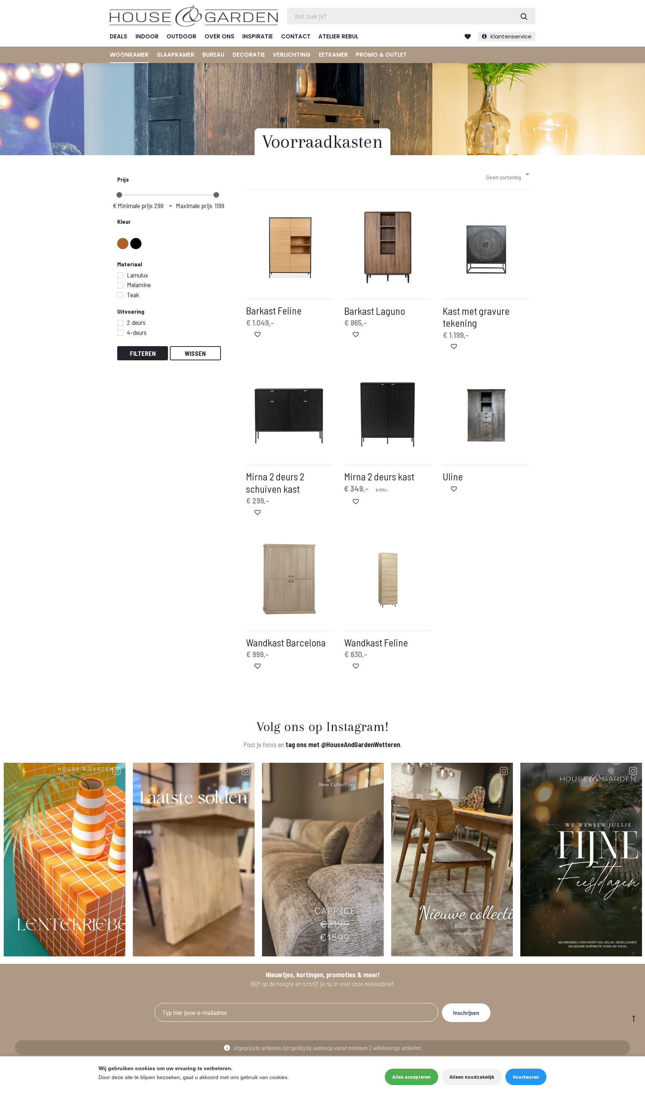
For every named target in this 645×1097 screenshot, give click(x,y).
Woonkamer (129, 55)
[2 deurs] (120, 323)
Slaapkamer (175, 55)
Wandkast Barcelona (286, 642)
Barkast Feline (274, 310)
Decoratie (249, 55)
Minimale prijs (135, 205)
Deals (118, 36)
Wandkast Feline (376, 642)
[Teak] (120, 295)
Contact (296, 36)
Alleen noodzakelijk (471, 1077)
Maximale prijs (194, 205)
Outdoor (181, 36)
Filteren (143, 353)
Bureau (213, 55)
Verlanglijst (468, 36)
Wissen (195, 353)
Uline (453, 476)
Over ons (219, 36)
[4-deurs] (120, 333)
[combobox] (507, 174)
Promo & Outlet (381, 55)
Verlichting (292, 55)
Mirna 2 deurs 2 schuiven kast (275, 482)
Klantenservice (511, 36)
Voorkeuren (526, 1077)
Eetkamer (333, 55)
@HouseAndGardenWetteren (360, 744)
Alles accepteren (411, 1077)
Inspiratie (257, 36)
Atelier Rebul (338, 36)
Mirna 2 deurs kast (379, 476)
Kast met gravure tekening (476, 317)
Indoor (147, 36)
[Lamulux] (120, 275)
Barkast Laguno (374, 311)
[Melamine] (120, 285)
